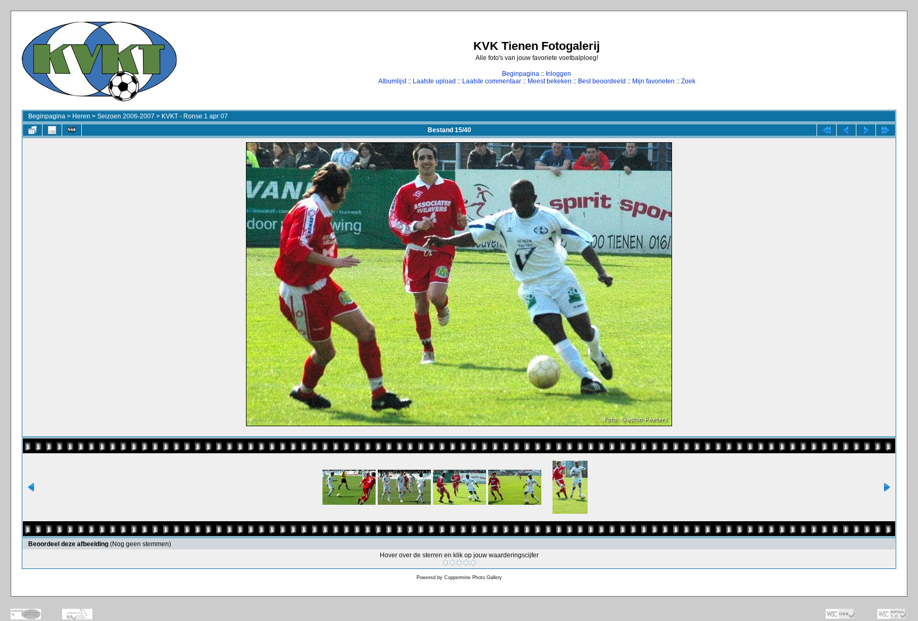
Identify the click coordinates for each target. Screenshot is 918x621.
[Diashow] (71, 130)
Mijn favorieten (653, 81)
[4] (466, 562)
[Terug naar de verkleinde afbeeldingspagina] (32, 130)
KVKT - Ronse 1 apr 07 (195, 116)
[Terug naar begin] (826, 130)
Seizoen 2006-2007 (126, 116)
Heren (81, 116)
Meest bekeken (550, 81)
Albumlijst (392, 81)
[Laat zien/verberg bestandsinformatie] (52, 130)
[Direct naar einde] (885, 130)
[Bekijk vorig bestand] (846, 130)
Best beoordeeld (602, 81)
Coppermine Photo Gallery (473, 577)
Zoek (688, 81)
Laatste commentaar (491, 81)
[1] (445, 562)
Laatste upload (434, 81)
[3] (459, 562)
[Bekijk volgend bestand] (866, 130)
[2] (452, 562)
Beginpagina (520, 73)
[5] (473, 562)
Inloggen (558, 73)
